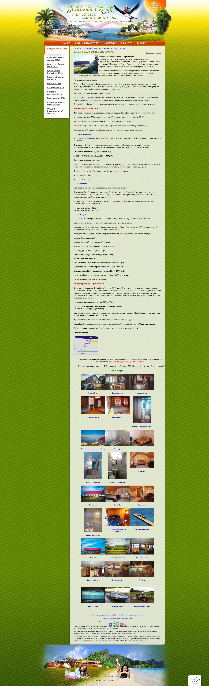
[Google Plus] (124, 624)
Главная (66, 43)
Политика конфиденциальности (102, 615)
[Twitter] (114, 624)
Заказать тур (110, 43)
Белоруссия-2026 (55, 87)
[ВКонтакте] (110, 624)
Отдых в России (57, 48)
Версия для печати (153, 53)
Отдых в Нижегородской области (111, 49)
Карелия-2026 (54, 83)
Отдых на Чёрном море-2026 (55, 65)
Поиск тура (126, 43)
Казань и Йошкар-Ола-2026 (56, 78)
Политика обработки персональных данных (128, 615)
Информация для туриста (87, 43)
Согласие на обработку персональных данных (117, 618)
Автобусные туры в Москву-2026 (56, 103)
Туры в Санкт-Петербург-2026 (55, 71)
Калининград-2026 (56, 98)
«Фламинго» (111, 680)
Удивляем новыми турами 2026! (55, 59)
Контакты (141, 43)
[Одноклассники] (117, 624)
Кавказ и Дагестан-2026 (54, 93)
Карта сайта (122, 676)
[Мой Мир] (121, 624)
